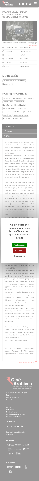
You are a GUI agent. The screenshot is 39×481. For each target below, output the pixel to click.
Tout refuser (19, 250)
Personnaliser (19, 256)
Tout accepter (19, 245)
